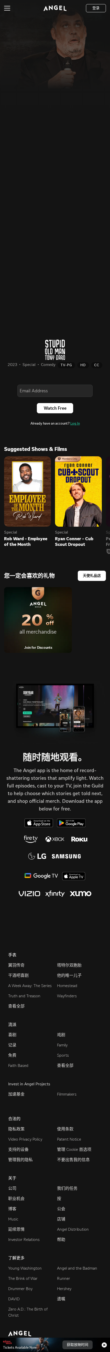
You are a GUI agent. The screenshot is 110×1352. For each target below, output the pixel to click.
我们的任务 (67, 1188)
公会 (61, 1208)
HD (83, 365)
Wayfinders (67, 995)
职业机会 (16, 1198)
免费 (12, 1055)
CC (96, 365)
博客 (12, 1208)
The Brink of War (23, 1278)
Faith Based (18, 1065)
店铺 (61, 1219)
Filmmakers (66, 1094)
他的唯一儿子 (69, 975)
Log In (75, 423)
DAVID (14, 1298)
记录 (12, 1045)
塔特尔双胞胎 (69, 965)
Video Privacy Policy (25, 1139)
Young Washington (25, 1268)
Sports (63, 1055)
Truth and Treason (24, 995)
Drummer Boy (20, 1288)
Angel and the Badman (77, 1268)
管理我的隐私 (20, 1159)
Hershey (64, 1288)
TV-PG (66, 365)
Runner (63, 1278)
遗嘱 (61, 1298)
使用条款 (65, 1129)
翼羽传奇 (16, 965)
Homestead (67, 985)
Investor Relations (24, 1239)
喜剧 (12, 1034)
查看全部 (16, 1006)
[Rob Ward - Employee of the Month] (27, 491)
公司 (12, 1188)
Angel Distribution (73, 1229)
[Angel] (55, 8)
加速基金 (16, 1094)
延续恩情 (16, 1229)
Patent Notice (69, 1139)
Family (62, 1045)
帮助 (61, 1239)
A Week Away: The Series (30, 985)
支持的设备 (18, 1149)
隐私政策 (16, 1129)
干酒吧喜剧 (18, 975)
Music (13, 1219)
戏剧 (61, 1034)
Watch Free (55, 408)
